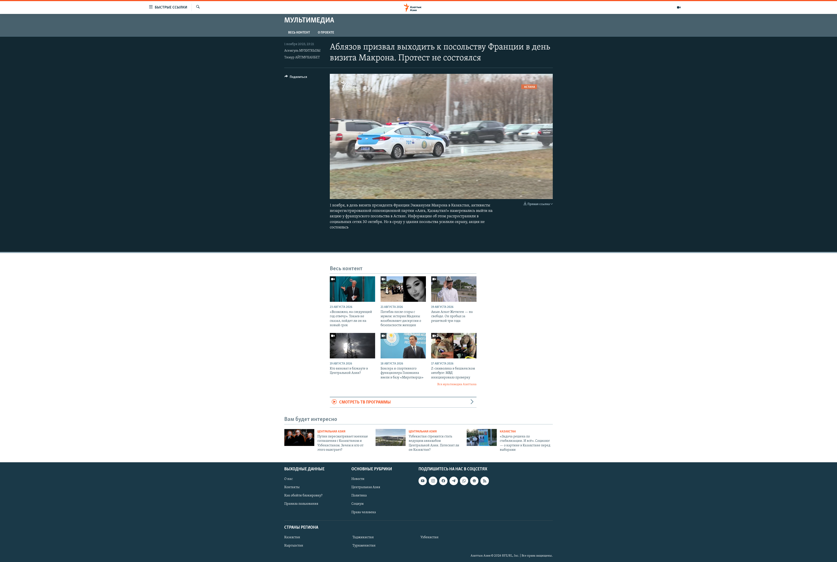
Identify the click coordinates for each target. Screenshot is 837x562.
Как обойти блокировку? (303, 495)
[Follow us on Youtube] (422, 481)
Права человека (363, 512)
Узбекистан (429, 537)
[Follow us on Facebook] (443, 481)
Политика (359, 495)
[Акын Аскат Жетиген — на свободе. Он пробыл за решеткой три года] (453, 289)
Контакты (291, 487)
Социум (357, 504)
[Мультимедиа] (678, 7)
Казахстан (508, 431)
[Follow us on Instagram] (433, 481)
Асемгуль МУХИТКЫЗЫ (302, 50)
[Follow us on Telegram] (453, 481)
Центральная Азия (331, 431)
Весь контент (299, 32)
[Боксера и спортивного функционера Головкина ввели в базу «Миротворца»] (403, 345)
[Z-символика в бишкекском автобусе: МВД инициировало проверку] (453, 345)
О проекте (326, 32)
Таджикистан (363, 537)
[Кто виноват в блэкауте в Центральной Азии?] (352, 345)
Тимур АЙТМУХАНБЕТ (302, 57)
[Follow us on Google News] (474, 481)
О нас (288, 479)
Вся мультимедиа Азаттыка (456, 384)
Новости (357, 479)
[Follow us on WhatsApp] (464, 481)
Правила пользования (301, 504)
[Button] (295, 78)
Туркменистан (364, 545)
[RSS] (484, 481)
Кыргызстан (293, 545)
